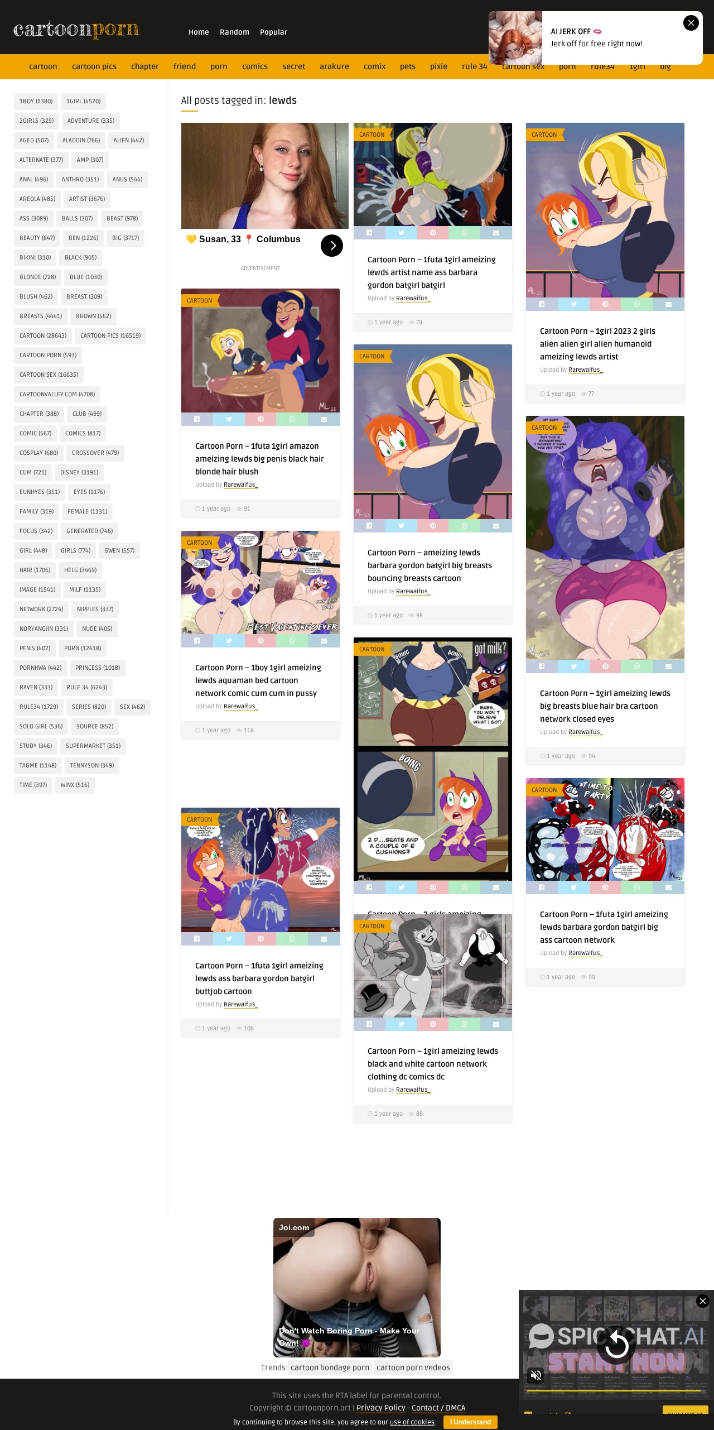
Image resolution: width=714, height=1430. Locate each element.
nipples (95, 609)
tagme (38, 765)
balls (77, 218)
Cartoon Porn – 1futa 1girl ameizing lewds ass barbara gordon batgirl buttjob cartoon (259, 978)
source (94, 726)
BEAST (122, 218)
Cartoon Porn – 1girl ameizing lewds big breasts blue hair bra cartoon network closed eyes (605, 706)
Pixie (438, 66)
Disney (79, 472)
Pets (408, 66)
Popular (273, 32)
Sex (132, 707)
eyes (89, 492)
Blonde (38, 277)
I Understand (470, 1422)
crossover (95, 453)
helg (80, 570)
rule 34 (475, 66)
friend (184, 66)
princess (97, 667)
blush (36, 296)
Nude (97, 628)
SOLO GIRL (41, 726)
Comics (255, 66)
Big (665, 66)
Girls (75, 550)
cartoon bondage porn (330, 1368)
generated (89, 531)
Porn (219, 66)
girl (33, 550)
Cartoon (371, 134)
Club (87, 414)
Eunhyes (40, 492)
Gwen (119, 550)
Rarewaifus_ (413, 298)
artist (87, 199)
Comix (374, 66)
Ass (34, 218)
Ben (83, 238)
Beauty (37, 238)
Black (81, 257)
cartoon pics (94, 66)
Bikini (35, 257)
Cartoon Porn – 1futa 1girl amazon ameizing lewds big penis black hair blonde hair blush (259, 459)
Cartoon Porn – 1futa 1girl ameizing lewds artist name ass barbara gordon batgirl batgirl (432, 272)
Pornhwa (40, 667)
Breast (84, 296)
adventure (90, 120)
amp (90, 160)
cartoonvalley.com (57, 394)
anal (34, 179)
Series (89, 707)
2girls (37, 120)
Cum (33, 472)
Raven (36, 687)
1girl (637, 66)
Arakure (334, 66)
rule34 (603, 66)
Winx (75, 785)
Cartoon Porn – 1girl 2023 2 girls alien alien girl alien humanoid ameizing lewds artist (597, 344)
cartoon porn (48, 355)
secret (293, 66)
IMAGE (37, 589)
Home (199, 32)
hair (35, 570)
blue (86, 277)
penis (35, 648)
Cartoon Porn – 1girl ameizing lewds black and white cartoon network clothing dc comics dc (433, 1064)
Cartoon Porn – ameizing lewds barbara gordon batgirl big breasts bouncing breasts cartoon (430, 565)
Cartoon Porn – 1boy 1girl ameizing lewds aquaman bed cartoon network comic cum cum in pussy (258, 680)
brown (93, 316)
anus (127, 179)
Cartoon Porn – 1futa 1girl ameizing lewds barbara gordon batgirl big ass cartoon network (604, 927)
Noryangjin (44, 628)
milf (84, 589)
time (33, 785)
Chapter (145, 66)
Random (234, 32)
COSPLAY (39, 453)
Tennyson (92, 765)
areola (37, 199)
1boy (36, 101)
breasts (41, 316)
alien (129, 140)
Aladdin (81, 140)
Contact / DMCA (438, 1408)
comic (35, 433)
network (41, 609)
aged (34, 140)
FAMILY (37, 511)
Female (87, 511)
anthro (80, 179)
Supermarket (93, 746)
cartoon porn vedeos (413, 1368)
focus (36, 531)
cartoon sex (523, 66)
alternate (41, 160)
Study (36, 746)
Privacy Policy (381, 1408)
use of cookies (412, 1422)
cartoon (43, 66)
